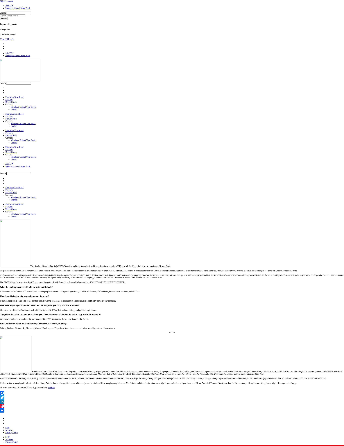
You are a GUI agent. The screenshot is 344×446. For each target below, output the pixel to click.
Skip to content (6, 1)
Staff (7, 428)
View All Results (7, 39)
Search (3, 13)
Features (8, 99)
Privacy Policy (11, 432)
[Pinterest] (172, 406)
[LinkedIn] (172, 402)
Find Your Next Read (14, 97)
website (51, 387)
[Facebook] (172, 393)
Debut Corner (11, 102)
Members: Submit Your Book (23, 107)
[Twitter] (172, 397)
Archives (9, 430)
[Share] (172, 410)
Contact (14, 109)
